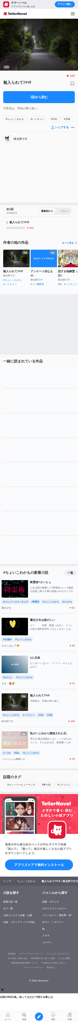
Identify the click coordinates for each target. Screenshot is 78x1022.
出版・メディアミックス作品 (18, 922)
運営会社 (51, 967)
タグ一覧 (8, 908)
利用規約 (12, 954)
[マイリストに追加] (72, 83)
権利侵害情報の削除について (24, 963)
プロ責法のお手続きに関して (54, 963)
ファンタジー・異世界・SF (57, 915)
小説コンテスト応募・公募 (17, 915)
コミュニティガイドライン (58, 954)
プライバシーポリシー (33, 967)
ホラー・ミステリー (53, 922)
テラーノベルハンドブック (31, 954)
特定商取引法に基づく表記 (43, 958)
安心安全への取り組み (18, 958)
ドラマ (45, 935)
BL (43, 928)
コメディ (47, 942)
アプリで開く (65, 4)
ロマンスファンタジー (54, 908)
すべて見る (68, 242)
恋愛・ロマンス (50, 901)
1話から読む (39, 97)
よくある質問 (64, 958)
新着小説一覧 (10, 901)
